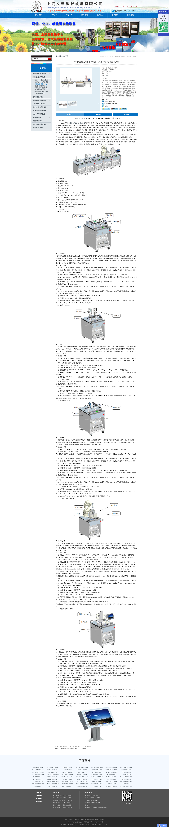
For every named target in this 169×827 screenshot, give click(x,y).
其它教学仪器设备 (38, 127)
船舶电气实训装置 (96, 772)
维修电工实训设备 (52, 772)
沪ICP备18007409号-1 (98, 822)
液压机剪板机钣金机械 (97, 777)
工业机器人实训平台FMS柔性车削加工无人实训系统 (72, 748)
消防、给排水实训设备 (97, 767)
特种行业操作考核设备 (39, 107)
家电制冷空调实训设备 (111, 772)
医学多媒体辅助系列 (96, 784)
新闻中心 (100, 15)
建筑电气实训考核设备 (111, 767)
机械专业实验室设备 (96, 774)
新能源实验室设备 (38, 779)
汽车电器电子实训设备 (53, 781)
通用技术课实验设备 (67, 786)
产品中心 (123, 6)
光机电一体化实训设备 (41, 82)
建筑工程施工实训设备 (126, 767)
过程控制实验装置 (40, 90)
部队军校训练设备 (82, 781)
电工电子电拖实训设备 (67, 772)
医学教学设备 (37, 117)
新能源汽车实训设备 (67, 781)
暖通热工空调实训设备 (82, 767)
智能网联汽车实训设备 (111, 781)
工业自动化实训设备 (39, 77)
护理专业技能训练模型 (38, 784)
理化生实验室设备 (52, 786)
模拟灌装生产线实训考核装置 (76, 123)
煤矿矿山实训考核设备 (53, 779)
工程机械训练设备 (126, 774)
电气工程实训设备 (38, 97)
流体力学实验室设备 (82, 779)
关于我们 (129, 6)
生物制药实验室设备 (96, 779)
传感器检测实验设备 (41, 86)
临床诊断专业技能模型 (82, 784)
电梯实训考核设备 (67, 767)
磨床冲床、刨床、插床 (82, 777)
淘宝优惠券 (91, 824)
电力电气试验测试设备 (53, 774)
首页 (106, 56)
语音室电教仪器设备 (82, 786)
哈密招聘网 (98, 824)
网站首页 (38, 15)
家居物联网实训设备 (52, 767)
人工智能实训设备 (40, 93)
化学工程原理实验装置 (126, 777)
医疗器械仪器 (38, 786)
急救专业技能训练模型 (126, 781)
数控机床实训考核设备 (41, 88)
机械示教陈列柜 (111, 774)
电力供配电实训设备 (126, 772)
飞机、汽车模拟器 (111, 779)
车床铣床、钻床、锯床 (67, 777)
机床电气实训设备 (82, 772)
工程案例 (84, 15)
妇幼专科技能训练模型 (67, 784)
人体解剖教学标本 (111, 784)
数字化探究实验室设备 (111, 786)
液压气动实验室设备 (82, 774)
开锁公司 (76, 824)
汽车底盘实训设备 (38, 781)
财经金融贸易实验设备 (39, 124)
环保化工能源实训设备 (39, 110)
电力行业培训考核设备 (67, 774)
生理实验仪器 (126, 784)
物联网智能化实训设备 (41, 92)
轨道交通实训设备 (38, 777)
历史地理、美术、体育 (126, 786)
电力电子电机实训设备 (38, 774)
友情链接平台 (83, 824)
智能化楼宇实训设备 (38, 767)
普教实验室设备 (37, 121)
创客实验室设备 (97, 786)
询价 (107, 76)
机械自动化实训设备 (39, 104)
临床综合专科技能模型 (53, 784)
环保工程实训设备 (67, 779)
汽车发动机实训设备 (126, 779)
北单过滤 (104, 824)
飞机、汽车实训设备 (39, 114)
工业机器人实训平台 (41, 84)
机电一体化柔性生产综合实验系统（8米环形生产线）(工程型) (75, 746)
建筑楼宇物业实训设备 (39, 73)
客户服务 (115, 15)
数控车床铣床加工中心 (53, 777)
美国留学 (70, 824)
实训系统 (116, 118)
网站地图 (135, 6)
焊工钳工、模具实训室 (111, 777)
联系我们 (117, 6)
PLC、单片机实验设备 (41, 80)
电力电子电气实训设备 (39, 100)
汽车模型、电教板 (96, 781)
